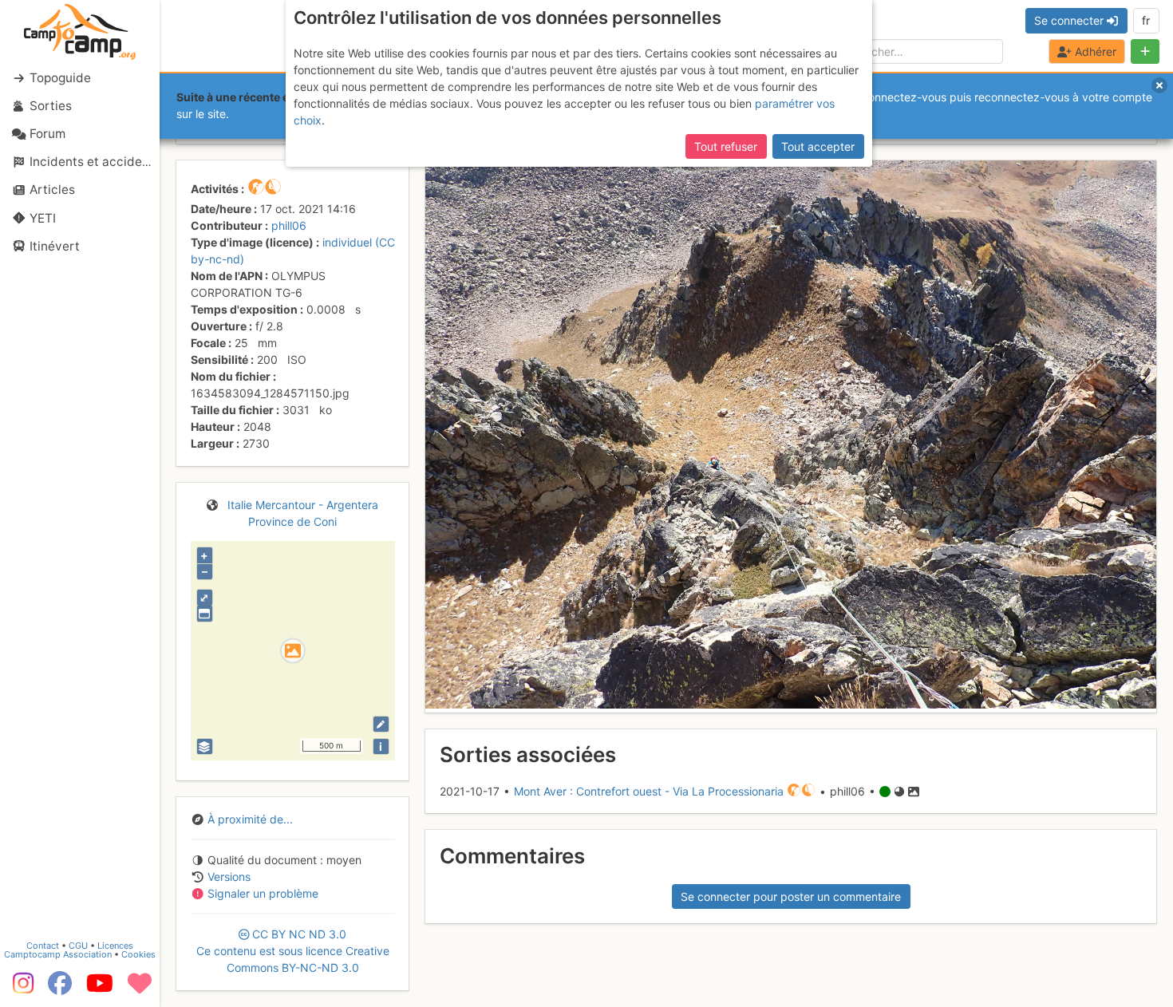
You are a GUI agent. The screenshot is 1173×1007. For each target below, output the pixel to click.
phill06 (288, 225)
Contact (42, 945)
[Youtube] (99, 988)
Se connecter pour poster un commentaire (791, 896)
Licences (115, 945)
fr (1146, 20)
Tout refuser (725, 146)
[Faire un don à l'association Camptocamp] (140, 988)
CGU (78, 945)
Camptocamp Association (58, 954)
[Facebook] (60, 988)
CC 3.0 (292, 950)
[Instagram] (20, 988)
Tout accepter (818, 146)
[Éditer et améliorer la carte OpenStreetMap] (381, 724)
